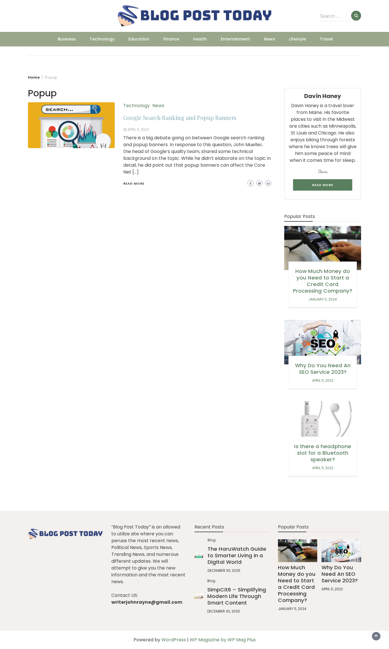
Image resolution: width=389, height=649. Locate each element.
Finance (171, 39)
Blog (212, 540)
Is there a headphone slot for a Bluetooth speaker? (322, 453)
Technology (102, 39)
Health (200, 39)
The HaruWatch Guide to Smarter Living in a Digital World (237, 555)
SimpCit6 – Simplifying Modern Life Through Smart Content (236, 596)
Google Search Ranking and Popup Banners (179, 117)
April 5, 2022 (138, 129)
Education (138, 39)
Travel (326, 39)
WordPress (173, 639)
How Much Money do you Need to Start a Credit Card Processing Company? (322, 281)
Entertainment (235, 39)
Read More (133, 183)
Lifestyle (297, 39)
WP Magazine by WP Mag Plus (223, 639)
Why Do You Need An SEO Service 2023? (323, 368)
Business (67, 39)
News (269, 39)
